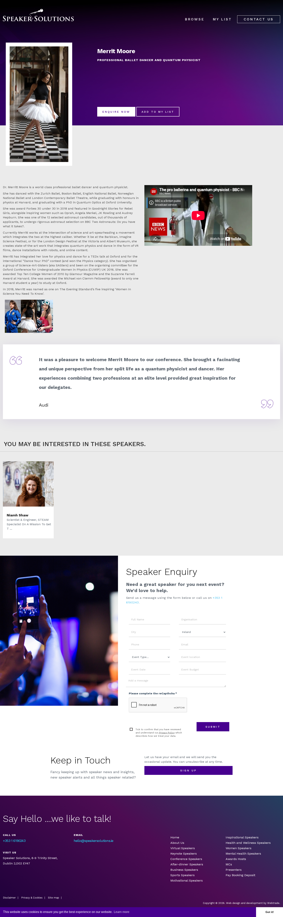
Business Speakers (184, 870)
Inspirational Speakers (242, 837)
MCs (229, 864)
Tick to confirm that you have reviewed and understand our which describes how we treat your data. (159, 732)
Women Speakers (238, 848)
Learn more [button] (121, 912)
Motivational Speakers (186, 880)
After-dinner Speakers (186, 864)
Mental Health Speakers (243, 853)
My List (222, 19)
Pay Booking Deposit (240, 875)
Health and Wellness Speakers (248, 843)
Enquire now (116, 111)
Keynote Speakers (183, 853)
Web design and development (244, 903)
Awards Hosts (236, 859)
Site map (53, 897)
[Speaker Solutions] (38, 15)
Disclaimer (9, 897)
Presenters (234, 870)
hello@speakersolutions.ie (93, 841)
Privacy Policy (166, 732)
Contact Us (259, 19)
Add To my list (158, 111)
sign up (188, 770)
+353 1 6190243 (14, 841)
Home (174, 837)
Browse (194, 19)
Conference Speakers (186, 859)
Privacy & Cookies (32, 897)
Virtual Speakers (182, 848)
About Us (177, 843)
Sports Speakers (182, 875)
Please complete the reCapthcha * (153, 693)
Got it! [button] (269, 912)
